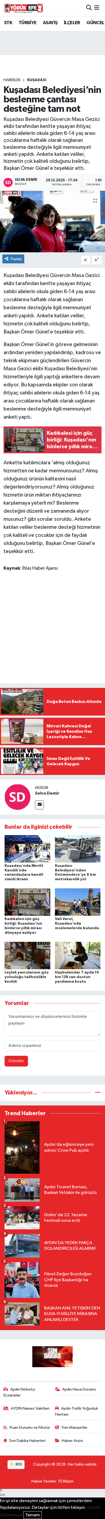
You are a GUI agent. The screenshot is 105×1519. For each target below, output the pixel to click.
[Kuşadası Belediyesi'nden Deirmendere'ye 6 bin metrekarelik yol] (78, 848)
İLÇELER (72, 22)
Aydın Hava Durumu (79, 1389)
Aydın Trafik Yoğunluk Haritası (76, 1411)
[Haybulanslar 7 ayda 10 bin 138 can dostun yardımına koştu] (78, 955)
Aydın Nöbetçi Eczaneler (19, 1392)
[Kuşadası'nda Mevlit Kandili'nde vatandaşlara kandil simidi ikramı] (27, 848)
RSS (18, 1464)
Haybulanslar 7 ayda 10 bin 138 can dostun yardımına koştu (77, 977)
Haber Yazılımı (44, 1481)
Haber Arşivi (72, 1441)
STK (8, 22)
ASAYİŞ (50, 22)
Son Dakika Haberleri (27, 1441)
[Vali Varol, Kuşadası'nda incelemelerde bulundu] (78, 902)
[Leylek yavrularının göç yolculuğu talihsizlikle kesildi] (27, 955)
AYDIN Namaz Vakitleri (30, 1408)
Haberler (12, 80)
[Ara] (89, 8)
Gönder (16, 1061)
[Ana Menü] (96, 8)
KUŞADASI (36, 80)
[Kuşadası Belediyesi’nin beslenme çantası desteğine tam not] (52, 221)
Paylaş (16, 259)
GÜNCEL (95, 22)
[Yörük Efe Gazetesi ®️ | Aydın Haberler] (24, 8)
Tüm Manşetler (74, 1427)
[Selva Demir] (17, 797)
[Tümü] (97, 1092)
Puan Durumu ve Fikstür (30, 1427)
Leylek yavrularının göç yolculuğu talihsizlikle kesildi (26, 977)
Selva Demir (47, 793)
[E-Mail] (39, 804)
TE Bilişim (66, 1481)
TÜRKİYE (28, 22)
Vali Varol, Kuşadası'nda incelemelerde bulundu (77, 923)
